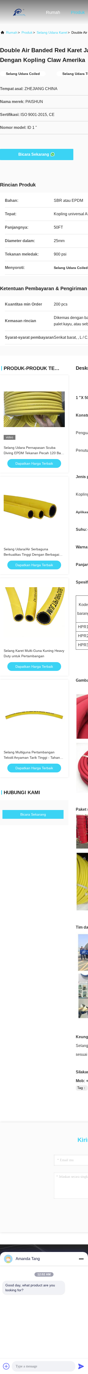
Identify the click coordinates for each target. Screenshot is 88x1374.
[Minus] (81, 1259)
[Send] (81, 1366)
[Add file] (6, 1366)
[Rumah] (19, 12)
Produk (78, 12)
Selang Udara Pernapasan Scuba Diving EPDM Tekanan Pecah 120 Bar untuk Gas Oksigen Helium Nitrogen (33, 453)
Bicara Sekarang (33, 154)
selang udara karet (52, 32)
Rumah (53, 12)
